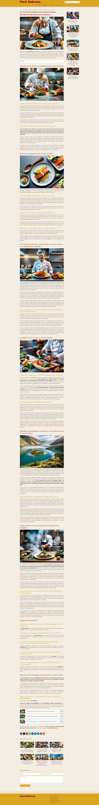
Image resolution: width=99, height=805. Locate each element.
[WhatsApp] (29, 733)
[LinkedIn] (35, 733)
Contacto (59, 5)
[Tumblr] (32, 733)
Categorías (44, 5)
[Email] (41, 733)
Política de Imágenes (54, 799)
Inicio (39, 5)
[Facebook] (21, 733)
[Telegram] (38, 733)
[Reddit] (44, 733)
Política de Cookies (53, 798)
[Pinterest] (27, 733)
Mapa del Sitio (52, 802)
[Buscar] (79, 2)
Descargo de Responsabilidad (55, 801)
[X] (24, 733)
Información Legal (53, 795)
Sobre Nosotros (52, 5)
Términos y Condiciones (54, 797)
